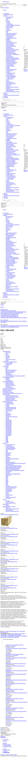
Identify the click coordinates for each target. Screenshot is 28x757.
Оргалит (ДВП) (9, 26)
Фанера (8, 28)
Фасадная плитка (10, 82)
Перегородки (9, 414)
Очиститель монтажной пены (12, 91)
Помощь (5, 743)
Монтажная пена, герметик (12, 87)
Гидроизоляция (9, 56)
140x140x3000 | (17, 634)
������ (6, 752)
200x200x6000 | (17, 635)
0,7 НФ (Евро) (9, 74)
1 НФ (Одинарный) (10, 75)
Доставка (9, 95)
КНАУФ (8, 40)
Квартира (8, 413)
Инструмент (9, 84)
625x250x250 (8, 431)
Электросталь (9, 410)
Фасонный (8, 498)
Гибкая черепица (10, 43)
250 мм (7, 419)
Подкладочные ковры (11, 46)
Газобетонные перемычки (11, 416)
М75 (7, 484)
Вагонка (8, 21)
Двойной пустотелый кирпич (12, 458)
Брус (7, 19)
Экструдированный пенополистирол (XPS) (15, 375)
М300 (7, 483)
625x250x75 (8, 435)
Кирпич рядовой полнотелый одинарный (15, 470)
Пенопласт (8, 373)
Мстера (7, 485)
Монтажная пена (10, 90)
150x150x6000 (4, 635)
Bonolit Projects (9, 409)
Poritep (7, 442)
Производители (6, 749)
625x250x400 (8, 434)
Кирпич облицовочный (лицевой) (13, 465)
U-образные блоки (10, 66)
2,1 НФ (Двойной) (10, 77)
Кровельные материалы (11, 42)
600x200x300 (8, 420)
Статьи (4, 748)
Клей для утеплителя (10, 34)
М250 (7, 482)
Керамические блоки (10, 462)
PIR (7, 32)
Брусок (7, 20)
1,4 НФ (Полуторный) (11, 76)
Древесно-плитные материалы (13, 25)
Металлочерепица (10, 45)
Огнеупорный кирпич (11, 487)
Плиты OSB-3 (9, 27)
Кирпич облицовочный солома (13, 468)
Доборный (8, 459)
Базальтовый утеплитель (11, 33)
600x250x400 (8, 427)
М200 (7, 480)
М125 (7, 477)
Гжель (7, 456)
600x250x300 (8, 426)
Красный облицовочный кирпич (13, 473)
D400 (7, 438)
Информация (3, 737)
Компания (3, 736)
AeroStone (8, 415)
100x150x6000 (21, 633)
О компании (6, 14)
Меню (5, 10)
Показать (3, 347)
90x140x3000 (20, 325)
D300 (7, 437)
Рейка (11, 321)
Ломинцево (8, 475)
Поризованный (9, 490)
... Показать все (9, 24)
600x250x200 (8, 423)
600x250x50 (8, 428)
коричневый (8, 471)
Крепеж (8, 85)
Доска (19, 321)
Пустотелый (8, 491)
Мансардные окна (10, 52)
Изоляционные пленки (11, 38)
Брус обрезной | (13, 631)
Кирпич (8, 71)
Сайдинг (8, 81)
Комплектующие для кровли (12, 49)
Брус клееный (6, 631)
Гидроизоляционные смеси (12, 57)
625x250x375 (8, 433)
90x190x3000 (10, 325)
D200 (7, 436)
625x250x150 (8, 430)
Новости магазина (6, 730)
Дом (7, 412)
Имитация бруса (15, 326)
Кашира (7, 461)
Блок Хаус (8, 18)
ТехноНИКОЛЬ (9, 374)
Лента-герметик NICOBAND (12, 89)
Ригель (7, 492)
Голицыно (8, 457)
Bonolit (7, 67)
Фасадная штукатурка (11, 83)
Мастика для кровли (10, 60)
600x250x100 (8, 421)
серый (7, 493)
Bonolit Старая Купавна (11, 408)
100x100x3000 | (14, 633)
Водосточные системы (11, 53)
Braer (7, 450)
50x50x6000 (24, 635)
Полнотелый (8, 489)
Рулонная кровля (10, 48)
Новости (11, 14)
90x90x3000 (15, 325)
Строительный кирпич (11, 497)
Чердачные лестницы (11, 50)
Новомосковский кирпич (11, 486)
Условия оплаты (6, 744)
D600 (7, 441)
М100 (7, 476)
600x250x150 (8, 422)
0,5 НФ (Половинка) (10, 73)
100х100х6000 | (10, 634)
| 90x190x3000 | (10, 637)
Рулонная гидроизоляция (11, 62)
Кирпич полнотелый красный (12, 469)
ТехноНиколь (9, 41)
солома (7, 496)
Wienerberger (8, 452)
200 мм (7, 417)
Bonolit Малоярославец (11, 69)
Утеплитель (8, 29)
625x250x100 (8, 429)
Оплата (5, 95)
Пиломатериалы (9, 17)
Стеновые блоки (10, 64)
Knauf (7, 31)
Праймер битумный (10, 61)
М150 (7, 478)
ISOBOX (8, 39)
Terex (7, 451)
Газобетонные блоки (10, 63)
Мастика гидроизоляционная (12, 59)
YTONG (8, 68)
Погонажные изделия (5, 321)
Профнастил (9, 47)
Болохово (8, 454)
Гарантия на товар (7, 746)
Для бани (8, 22)
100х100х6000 (4, 325)
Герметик (8, 88)
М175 (7, 479)
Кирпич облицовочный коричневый (14, 466)
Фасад (7, 80)
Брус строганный (8, 326)
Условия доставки (7, 745)
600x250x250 (8, 424)
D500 (7, 440)
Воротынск (8, 455)
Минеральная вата (10, 35)
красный (8, 472)
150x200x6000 (10, 635)
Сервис (17, 95)
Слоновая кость (9, 494)
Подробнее (8, 653)
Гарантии (13, 95)
